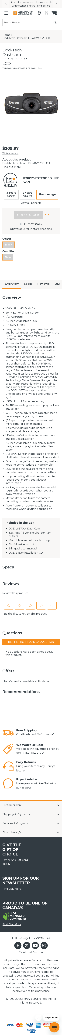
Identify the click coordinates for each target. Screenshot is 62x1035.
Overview (12, 284)
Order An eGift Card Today (15, 862)
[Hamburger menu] (6, 13)
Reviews (43, 284)
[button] (5, 4)
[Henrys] (23, 13)
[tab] (11, 284)
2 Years (27, 194)
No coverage (47, 194)
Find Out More (12, 888)
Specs (28, 284)
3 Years (11, 194)
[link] (8, 732)
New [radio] (8, 257)
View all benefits (31, 202)
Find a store (43, 5)
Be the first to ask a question (31, 641)
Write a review (10, 153)
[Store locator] (39, 13)
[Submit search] (55, 22)
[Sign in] (46, 13)
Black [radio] (8, 244)
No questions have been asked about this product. (29, 653)
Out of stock (28, 215)
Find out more (12, 167)
